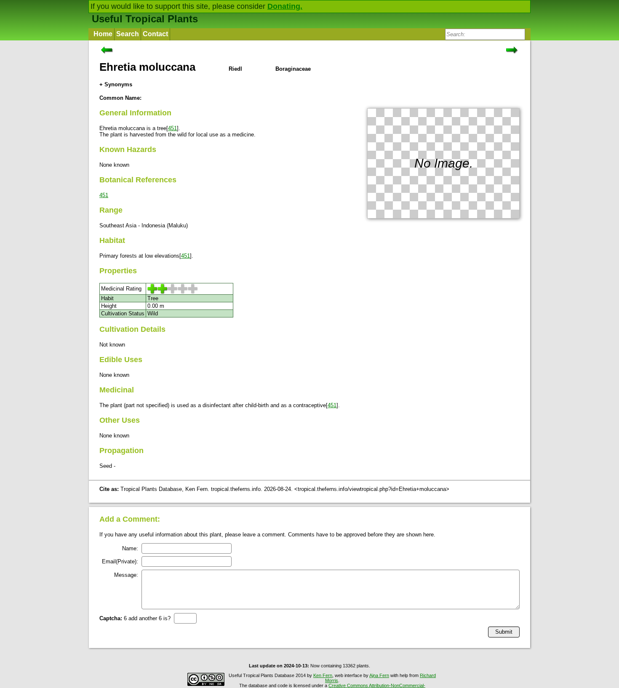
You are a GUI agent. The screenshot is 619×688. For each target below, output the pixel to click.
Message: (126, 575)
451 (172, 128)
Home (102, 33)
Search (127, 33)
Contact (155, 33)
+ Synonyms (115, 84)
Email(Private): (120, 561)
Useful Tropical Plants (145, 18)
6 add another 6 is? (135, 618)
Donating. (284, 6)
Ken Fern (322, 675)
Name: (130, 548)
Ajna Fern (379, 675)
